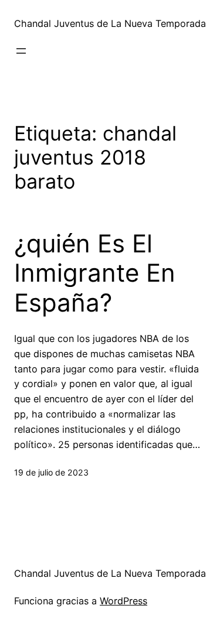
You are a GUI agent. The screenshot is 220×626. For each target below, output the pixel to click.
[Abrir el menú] (21, 51)
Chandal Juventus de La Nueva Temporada (110, 23)
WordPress (123, 601)
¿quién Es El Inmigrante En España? (94, 273)
